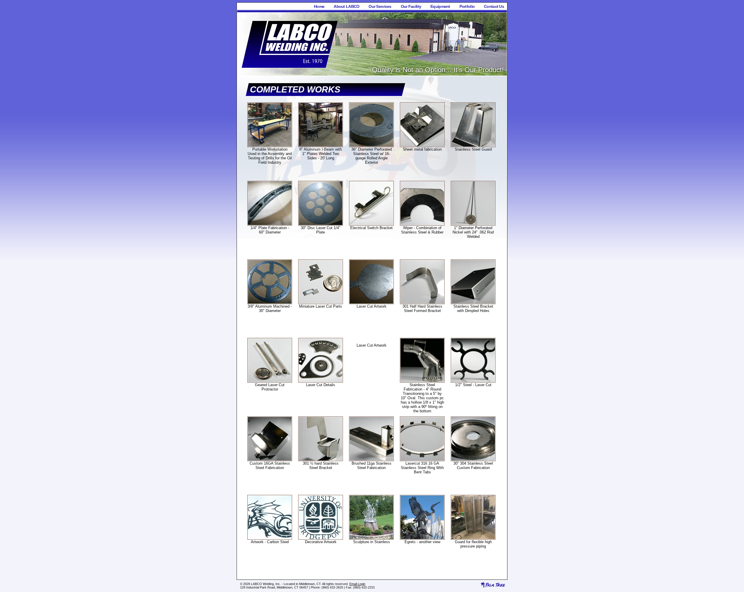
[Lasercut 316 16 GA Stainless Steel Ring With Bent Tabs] (422, 459)
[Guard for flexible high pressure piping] (473, 538)
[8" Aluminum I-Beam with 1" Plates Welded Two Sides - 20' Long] (320, 145)
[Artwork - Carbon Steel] (269, 538)
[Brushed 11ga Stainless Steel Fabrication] (371, 459)
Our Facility (411, 6)
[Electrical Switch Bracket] (371, 224)
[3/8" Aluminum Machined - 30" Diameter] (269, 302)
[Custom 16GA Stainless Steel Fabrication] (269, 459)
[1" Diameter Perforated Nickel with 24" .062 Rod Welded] (473, 224)
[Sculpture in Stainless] (371, 538)
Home (319, 6)
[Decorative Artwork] (320, 538)
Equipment (440, 6)
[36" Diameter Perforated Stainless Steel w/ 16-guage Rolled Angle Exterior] (371, 145)
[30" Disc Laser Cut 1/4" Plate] (320, 224)
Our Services (380, 6)
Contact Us (494, 6)
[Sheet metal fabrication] (422, 145)
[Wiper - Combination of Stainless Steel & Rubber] (422, 224)
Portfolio (467, 6)
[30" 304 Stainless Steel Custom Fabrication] (473, 459)
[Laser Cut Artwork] (371, 302)
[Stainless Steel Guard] (473, 145)
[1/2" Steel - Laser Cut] (473, 381)
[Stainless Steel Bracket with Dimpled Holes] (473, 302)
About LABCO (346, 6)
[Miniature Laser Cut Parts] (320, 302)
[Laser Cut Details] (320, 381)
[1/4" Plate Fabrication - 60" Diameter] (269, 224)
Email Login (357, 584)
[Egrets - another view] (422, 538)
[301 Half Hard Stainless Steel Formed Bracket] (422, 302)
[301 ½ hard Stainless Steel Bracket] (320, 459)
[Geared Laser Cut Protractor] (269, 381)
